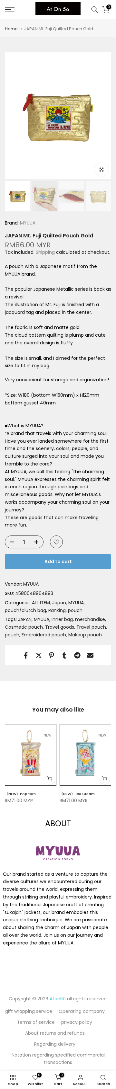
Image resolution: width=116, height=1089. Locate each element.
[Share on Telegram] (77, 655)
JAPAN (25, 619)
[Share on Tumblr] (64, 655)
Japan (59, 602)
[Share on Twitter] (38, 655)
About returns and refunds (55, 1033)
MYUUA (27, 223)
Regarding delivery (54, 1044)
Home (11, 29)
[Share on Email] (90, 655)
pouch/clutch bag (25, 610)
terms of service (36, 1022)
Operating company (82, 1011)
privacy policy (76, 1022)
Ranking (57, 610)
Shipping (45, 252)
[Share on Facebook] (26, 655)
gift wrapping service (28, 1011)
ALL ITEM (41, 602)
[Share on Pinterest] (51, 655)
